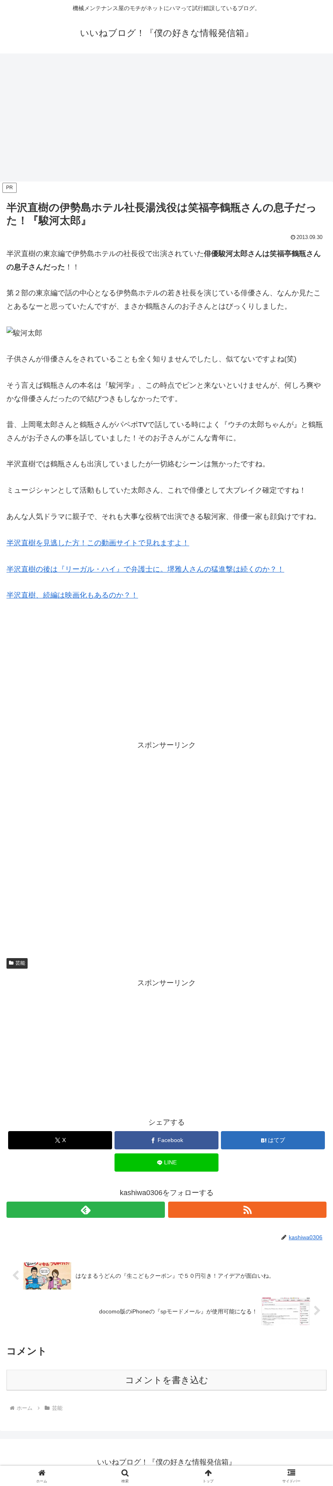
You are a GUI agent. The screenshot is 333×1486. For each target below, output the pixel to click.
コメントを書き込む (166, 1380)
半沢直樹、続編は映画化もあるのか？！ (72, 595)
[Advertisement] (166, 120)
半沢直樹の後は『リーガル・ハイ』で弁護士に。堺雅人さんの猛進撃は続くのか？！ (145, 569)
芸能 (20, 963)
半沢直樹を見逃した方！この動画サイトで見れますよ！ (97, 543)
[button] (308, 1193)
